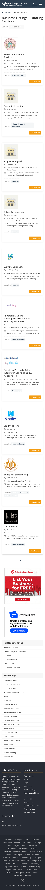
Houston (36, 840)
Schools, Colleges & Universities (18, 125)
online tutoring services (12, 740)
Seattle (24, 852)
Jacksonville (33, 846)
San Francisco (11, 849)
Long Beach (8, 867)
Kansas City (35, 864)
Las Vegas (37, 858)
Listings (8, 12)
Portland (15, 858)
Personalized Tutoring (11, 708)
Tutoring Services (10, 688)
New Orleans (17, 876)
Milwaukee (25, 861)
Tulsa (28, 873)
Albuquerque (36, 861)
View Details (35, 82)
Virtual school (8, 700)
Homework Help (9, 748)
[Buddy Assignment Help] (11, 465)
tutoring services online (12, 724)
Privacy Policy (29, 812)
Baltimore (6, 861)
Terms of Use (29, 809)
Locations (28, 786)
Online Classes (9, 736)
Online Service (16, 391)
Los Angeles (18, 840)
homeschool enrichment (12, 712)
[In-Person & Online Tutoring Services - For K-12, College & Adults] (11, 306)
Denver (32, 852)
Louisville (15, 861)
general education (10, 680)
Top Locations (29, 776)
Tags (26, 783)
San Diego (37, 843)
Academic (7, 696)
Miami (35, 870)
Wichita (34, 873)
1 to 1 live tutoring (10, 732)
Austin (24, 846)
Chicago (27, 840)
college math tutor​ (10, 716)
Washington (18, 855)
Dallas (9, 846)
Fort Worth (7, 852)
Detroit (8, 855)
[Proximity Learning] (11, 96)
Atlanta (23, 867)
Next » (22, 561)
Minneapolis (19, 873)
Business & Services (18, 75)
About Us (28, 799)
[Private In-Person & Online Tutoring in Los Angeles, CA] (11, 360)
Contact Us (28, 802)
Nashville (6, 858)
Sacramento (24, 864)
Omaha (28, 870)
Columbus (33, 849)
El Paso (39, 852)
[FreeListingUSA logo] (14, 4)
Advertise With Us (31, 805)
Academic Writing (10, 753)
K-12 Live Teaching (10, 704)
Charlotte (16, 852)
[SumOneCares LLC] (11, 257)
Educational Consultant (20, 493)
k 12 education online (11, 720)
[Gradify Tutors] (11, 416)
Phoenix (17, 843)
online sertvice (9, 728)
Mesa (16, 867)
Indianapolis (23, 849)
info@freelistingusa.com (11, 825)
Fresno (14, 864)
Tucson (7, 864)
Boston (27, 855)
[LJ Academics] (11, 517)
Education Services (18, 339)
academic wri (8, 756)
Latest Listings (30, 789)
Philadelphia (7, 843)
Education (15, 181)
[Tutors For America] (11, 202)
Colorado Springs (34, 867)
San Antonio (27, 843)
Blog (26, 779)
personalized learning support (14, 692)
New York (8, 840)
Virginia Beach (11, 870)
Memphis (35, 855)
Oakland (9, 873)
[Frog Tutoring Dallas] (11, 152)
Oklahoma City (26, 858)
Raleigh (20, 870)
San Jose (16, 846)
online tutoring (9, 745)
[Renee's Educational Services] (11, 45)
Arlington (27, 876)
